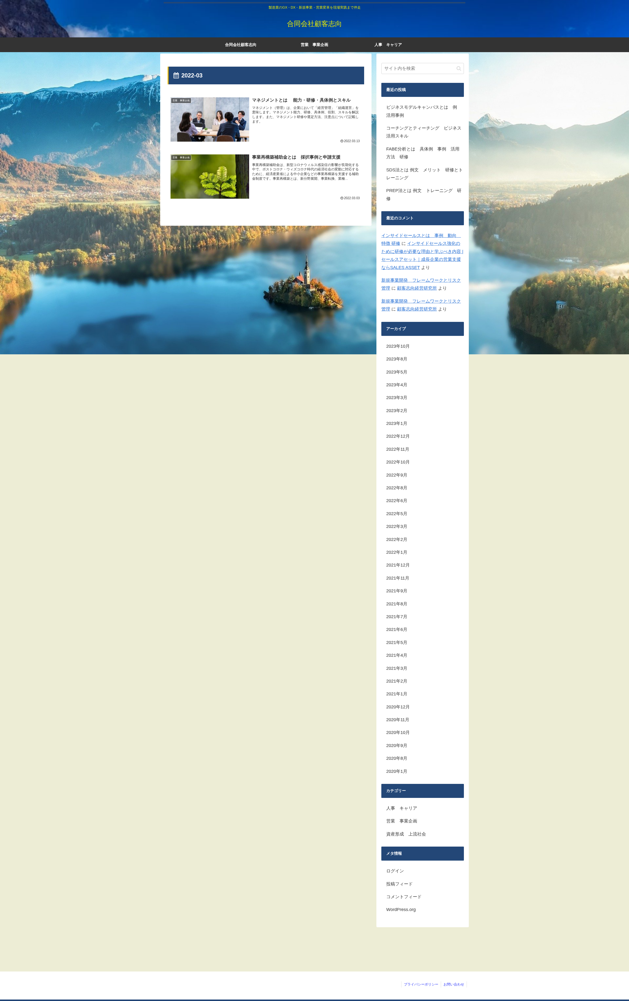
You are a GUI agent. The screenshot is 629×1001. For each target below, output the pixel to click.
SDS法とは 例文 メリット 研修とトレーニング (424, 173)
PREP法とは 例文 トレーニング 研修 (423, 194)
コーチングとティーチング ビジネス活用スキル (423, 132)
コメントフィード (404, 896)
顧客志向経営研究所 (417, 288)
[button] (459, 68)
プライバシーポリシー (421, 984)
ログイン (395, 870)
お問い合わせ (453, 984)
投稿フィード (399, 883)
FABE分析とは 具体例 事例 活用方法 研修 (422, 153)
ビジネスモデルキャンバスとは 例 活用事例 (423, 111)
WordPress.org (401, 909)
